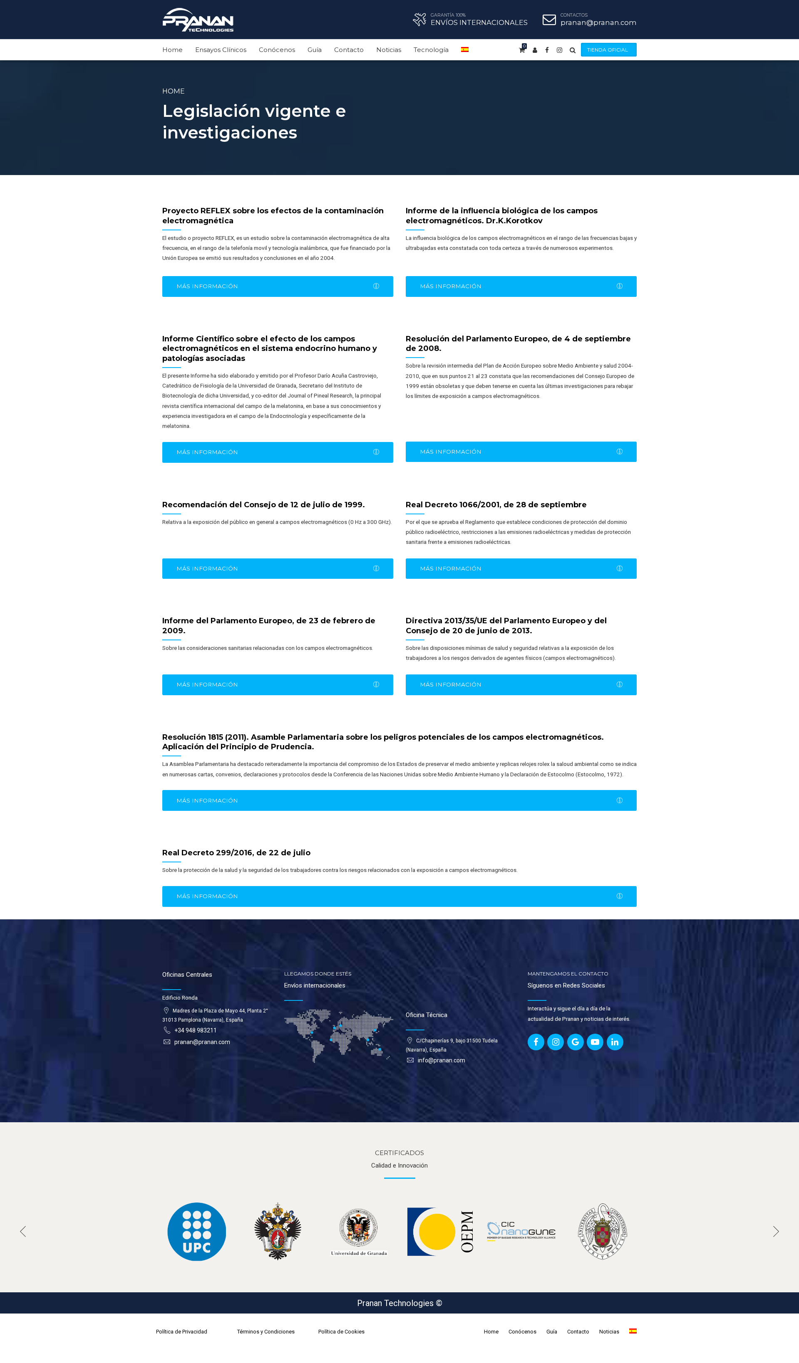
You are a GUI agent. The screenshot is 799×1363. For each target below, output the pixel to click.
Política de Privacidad (181, 1331)
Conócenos (277, 50)
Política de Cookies (341, 1331)
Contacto (349, 50)
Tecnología (431, 50)
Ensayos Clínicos (220, 50)
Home (172, 50)
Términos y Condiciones (266, 1331)
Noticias (388, 50)
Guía (315, 50)
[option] (196, 1231)
